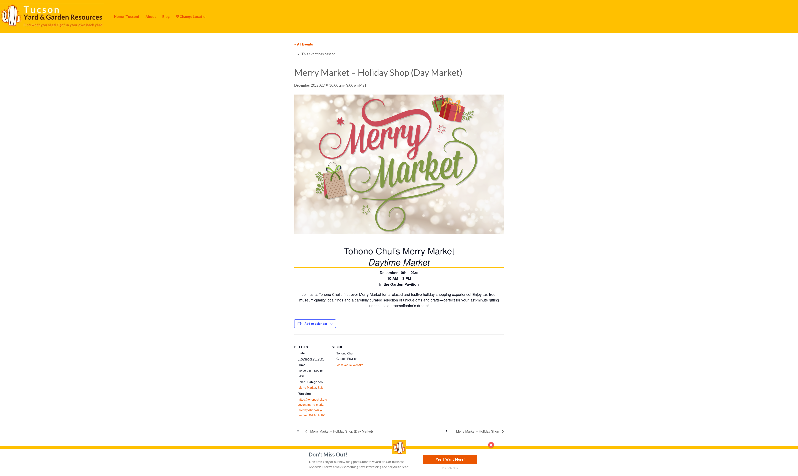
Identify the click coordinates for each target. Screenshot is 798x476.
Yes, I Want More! (450, 459)
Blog (166, 16)
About (150, 16)
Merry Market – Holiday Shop (478, 431)
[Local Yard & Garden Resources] (52, 16)
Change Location (193, 16)
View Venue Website (349, 365)
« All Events (303, 44)
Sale (321, 387)
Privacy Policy (275, 456)
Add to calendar (315, 323)
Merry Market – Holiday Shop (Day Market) (341, 431)
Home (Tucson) (126, 16)
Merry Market (307, 387)
